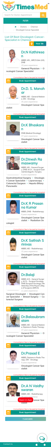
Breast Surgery (30, 296)
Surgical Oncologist (16, 294)
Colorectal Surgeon (16, 183)
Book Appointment (27, 81)
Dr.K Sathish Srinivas (32, 242)
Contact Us (8, 444)
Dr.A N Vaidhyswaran (32, 388)
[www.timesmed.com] (15, 27)
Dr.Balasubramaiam (33, 319)
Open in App (25, 399)
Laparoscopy (35, 180)
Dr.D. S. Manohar (33, 90)
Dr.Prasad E (30, 353)
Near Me (40, 43)
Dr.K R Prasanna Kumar (32, 205)
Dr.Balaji (28, 275)
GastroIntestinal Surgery (18, 177)
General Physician (30, 68)
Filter (25, 21)
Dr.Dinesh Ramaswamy (31, 161)
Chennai (34, 27)
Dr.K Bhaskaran (32, 127)
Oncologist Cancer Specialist (27, 30)
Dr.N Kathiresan (32, 54)
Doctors (23, 27)
